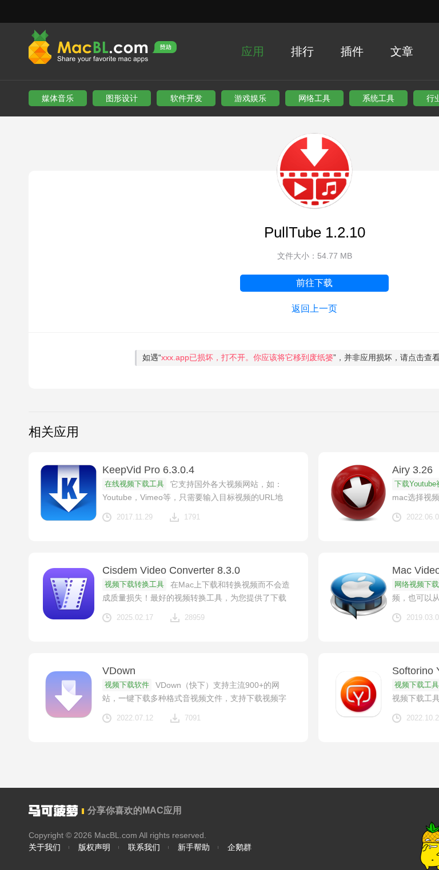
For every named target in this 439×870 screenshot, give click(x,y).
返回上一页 (314, 308)
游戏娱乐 (250, 98)
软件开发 (186, 98)
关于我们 (45, 847)
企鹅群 (240, 847)
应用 (252, 51)
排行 (302, 51)
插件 (352, 51)
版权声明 (94, 847)
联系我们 (144, 847)
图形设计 (122, 98)
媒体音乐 (58, 98)
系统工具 (378, 98)
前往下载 (314, 283)
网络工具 (314, 98)
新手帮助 (194, 847)
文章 (401, 51)
